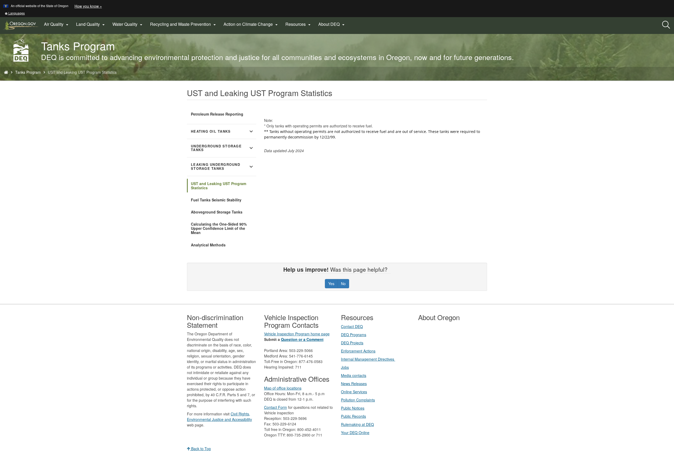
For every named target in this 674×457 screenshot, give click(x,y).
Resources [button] (298, 24)
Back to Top (200, 448)
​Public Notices (352, 408)
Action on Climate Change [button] (251, 24)
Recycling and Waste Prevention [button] (183, 24)
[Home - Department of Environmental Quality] (6, 72)
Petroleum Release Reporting (217, 114)
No (343, 283)
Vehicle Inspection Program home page (297, 333)
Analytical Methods (208, 244)
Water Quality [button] (128, 24)
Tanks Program (28, 72)
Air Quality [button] (57, 24)
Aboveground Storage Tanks (216, 212)
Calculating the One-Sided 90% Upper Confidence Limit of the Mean (219, 228)
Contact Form (275, 407)
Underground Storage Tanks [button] (222, 148)
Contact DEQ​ (352, 326)
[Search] (666, 25)
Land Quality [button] (91, 24)
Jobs (345, 367)
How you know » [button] (88, 6)
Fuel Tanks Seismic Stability (216, 199)
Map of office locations (282, 388)
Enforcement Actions (358, 351)
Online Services (354, 391)
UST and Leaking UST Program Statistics (218, 185)
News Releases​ (354, 383)
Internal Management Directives (368, 359)
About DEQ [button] (332, 24)
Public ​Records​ (353, 416)
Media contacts (353, 375)
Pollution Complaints (358, 400)
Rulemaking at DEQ (357, 424)
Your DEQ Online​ (355, 432)
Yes (331, 283)
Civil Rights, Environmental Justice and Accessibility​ (219, 416)
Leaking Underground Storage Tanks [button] (222, 166)
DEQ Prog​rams (353, 334)
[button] (15, 13)
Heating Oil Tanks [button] (222, 131)
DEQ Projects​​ (352, 342)
